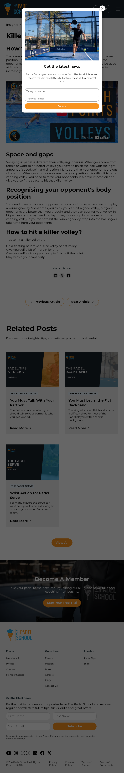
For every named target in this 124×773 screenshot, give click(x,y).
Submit (62, 106)
